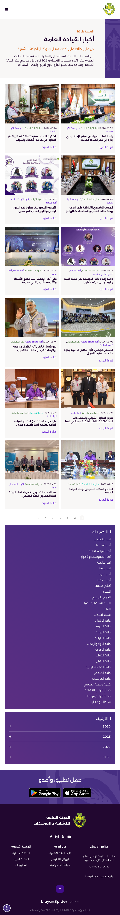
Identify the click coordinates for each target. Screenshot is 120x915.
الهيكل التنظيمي (60, 859)
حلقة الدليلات (103, 638)
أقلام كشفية (103, 586)
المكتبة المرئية (21, 859)
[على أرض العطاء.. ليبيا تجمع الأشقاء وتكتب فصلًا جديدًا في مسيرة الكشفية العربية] (32, 246)
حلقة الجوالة (103, 632)
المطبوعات (21, 865)
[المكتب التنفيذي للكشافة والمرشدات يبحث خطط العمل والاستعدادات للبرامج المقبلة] (88, 175)
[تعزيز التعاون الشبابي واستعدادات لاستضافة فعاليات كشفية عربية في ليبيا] (88, 388)
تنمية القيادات (36, 199)
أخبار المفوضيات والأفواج (95, 557)
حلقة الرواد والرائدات (99, 644)
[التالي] (38, 517)
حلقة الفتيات (103, 655)
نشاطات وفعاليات (100, 702)
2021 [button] (107, 757)
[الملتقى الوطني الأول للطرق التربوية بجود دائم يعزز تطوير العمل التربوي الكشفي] (88, 317)
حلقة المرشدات (101, 678)
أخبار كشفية (51, 202)
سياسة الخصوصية (60, 865)
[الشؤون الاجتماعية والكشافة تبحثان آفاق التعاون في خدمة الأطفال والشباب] (32, 103)
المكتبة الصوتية (21, 853)
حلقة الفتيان (103, 661)
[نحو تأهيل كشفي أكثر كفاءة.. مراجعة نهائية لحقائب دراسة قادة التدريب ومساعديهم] (32, 317)
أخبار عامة (75, 128)
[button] (6, 9)
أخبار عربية (105, 574)
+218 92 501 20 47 (99, 866)
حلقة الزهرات (103, 649)
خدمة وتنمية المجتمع (97, 684)
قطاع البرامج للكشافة (98, 690)
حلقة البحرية (103, 626)
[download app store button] (77, 792)
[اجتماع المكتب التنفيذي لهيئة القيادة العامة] (88, 459)
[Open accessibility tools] (7, 908)
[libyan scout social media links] (69, 836)
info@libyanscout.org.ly (99, 876)
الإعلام (106, 591)
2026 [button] (107, 726)
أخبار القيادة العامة (90, 128)
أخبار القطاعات (73, 341)
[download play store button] (45, 792)
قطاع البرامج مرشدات (103, 274)
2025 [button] (107, 736)
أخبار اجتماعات (36, 413)
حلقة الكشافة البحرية (98, 667)
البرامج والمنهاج (101, 597)
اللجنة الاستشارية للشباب (96, 603)
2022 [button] (107, 747)
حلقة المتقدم (102, 673)
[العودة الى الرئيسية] (109, 9)
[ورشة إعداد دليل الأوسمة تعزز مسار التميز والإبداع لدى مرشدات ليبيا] (88, 246)
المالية (107, 609)
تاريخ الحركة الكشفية (60, 853)
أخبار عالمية (18, 270)
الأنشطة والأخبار (85, 31)
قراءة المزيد (106, 147)
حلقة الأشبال (103, 620)
